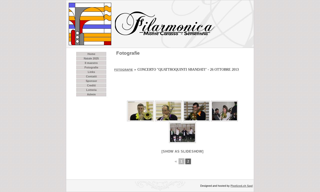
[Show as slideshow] (182, 151)
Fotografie (91, 67)
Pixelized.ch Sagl (241, 185)
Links (91, 71)
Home (91, 53)
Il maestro (91, 62)
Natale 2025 (91, 58)
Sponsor (91, 80)
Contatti (91, 76)
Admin (91, 94)
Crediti (91, 85)
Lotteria (91, 89)
